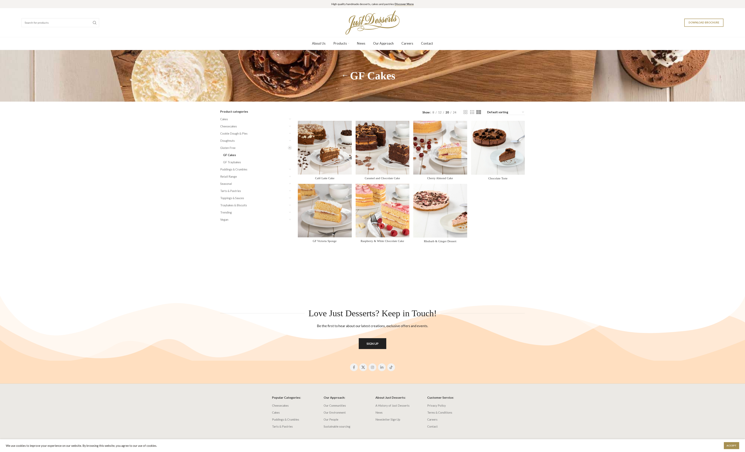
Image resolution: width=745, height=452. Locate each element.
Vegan (224, 219)
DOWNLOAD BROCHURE (704, 22)
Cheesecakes (228, 126)
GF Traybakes (232, 162)
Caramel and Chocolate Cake (382, 178)
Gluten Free (228, 148)
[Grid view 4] (478, 112)
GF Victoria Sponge (325, 241)
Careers (432, 419)
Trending (226, 212)
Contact (432, 426)
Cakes (224, 119)
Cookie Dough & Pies (234, 133)
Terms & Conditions (439, 412)
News (379, 412)
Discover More (404, 4)
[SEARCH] (94, 22)
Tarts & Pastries (230, 191)
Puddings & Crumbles (233, 169)
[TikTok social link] (391, 367)
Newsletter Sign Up (387, 419)
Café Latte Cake (324, 178)
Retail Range (228, 176)
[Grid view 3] (472, 112)
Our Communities (335, 405)
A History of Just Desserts (392, 405)
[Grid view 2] (465, 112)
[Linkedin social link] (382, 367)
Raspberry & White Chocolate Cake (382, 241)
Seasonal (226, 183)
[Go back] (345, 76)
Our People (331, 419)
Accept (731, 445)
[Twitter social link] (363, 367)
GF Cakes (229, 155)
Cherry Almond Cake (440, 178)
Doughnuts (227, 140)
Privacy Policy (436, 405)
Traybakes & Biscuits (233, 205)
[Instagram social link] (372, 367)
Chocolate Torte (498, 178)
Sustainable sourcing (337, 426)
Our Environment (335, 412)
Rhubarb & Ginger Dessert (440, 241)
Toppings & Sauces (232, 198)
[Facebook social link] (354, 367)
